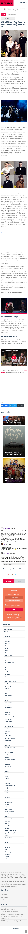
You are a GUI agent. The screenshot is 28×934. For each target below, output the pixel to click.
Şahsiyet (7, 804)
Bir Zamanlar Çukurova (10, 681)
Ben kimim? (3, 900)
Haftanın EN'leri (8, 736)
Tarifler (6, 859)
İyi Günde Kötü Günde (10, 747)
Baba (6, 667)
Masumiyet (7, 783)
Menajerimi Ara (8, 788)
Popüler (8, 581)
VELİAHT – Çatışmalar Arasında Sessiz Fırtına (12, 914)
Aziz (6, 665)
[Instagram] (12, 574)
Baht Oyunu (7, 672)
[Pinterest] (8, 574)
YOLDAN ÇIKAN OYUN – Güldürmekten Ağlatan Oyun (13, 421)
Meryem (7, 790)
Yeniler (19, 581)
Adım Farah (7, 643)
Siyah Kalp (7, 821)
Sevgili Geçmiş (8, 814)
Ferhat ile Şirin (8, 719)
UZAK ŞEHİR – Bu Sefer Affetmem (9, 909)
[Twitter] (15, 574)
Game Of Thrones (9, 726)
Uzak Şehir (7, 835)
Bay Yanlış (7, 674)
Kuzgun (6, 776)
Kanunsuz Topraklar (10, 759)
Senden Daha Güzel (9, 811)
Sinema (6, 816)
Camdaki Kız (8, 686)
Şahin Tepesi (8, 799)
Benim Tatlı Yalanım (10, 679)
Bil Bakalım (7, 636)
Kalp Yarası (7, 754)
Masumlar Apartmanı (10, 785)
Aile (6, 646)
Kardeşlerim (8, 762)
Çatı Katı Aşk (8, 691)
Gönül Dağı (7, 731)
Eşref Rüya (7, 714)
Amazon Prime (8, 655)
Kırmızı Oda (7, 764)
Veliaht (6, 842)
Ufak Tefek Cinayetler (10, 830)
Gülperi (6, 733)
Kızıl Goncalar (8, 766)
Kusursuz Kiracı (8, 773)
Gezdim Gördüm (8, 629)
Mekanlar (7, 856)
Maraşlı (6, 781)
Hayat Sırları (8, 743)
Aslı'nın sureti (16, 928)
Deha (6, 698)
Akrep (6, 650)
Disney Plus (8, 705)
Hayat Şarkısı (8, 740)
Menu (21, 3)
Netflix (6, 792)
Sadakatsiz (7, 797)
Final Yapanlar (8, 721)
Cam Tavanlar (8, 683)
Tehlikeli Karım (8, 826)
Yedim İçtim (7, 854)
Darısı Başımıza (8, 695)
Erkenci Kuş (7, 712)
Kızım (6, 769)
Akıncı (6, 648)
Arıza (6, 657)
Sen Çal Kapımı (8, 809)
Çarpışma (7, 688)
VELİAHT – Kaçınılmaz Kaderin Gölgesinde (11, 921)
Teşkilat (7, 828)
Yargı (6, 849)
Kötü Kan (7, 771)
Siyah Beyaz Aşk (9, 818)
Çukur (6, 693)
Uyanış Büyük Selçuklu (10, 833)
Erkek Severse (8, 709)
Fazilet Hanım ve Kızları (10, 717)
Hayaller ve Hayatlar (10, 738)
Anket (6, 634)
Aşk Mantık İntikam (9, 662)
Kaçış (6, 750)
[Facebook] (4, 574)
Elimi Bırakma (8, 707)
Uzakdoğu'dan (8, 837)
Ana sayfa (3, 8)
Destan (6, 700)
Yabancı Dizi (8, 844)
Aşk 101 (6, 660)
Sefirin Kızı (7, 807)
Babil (6, 669)
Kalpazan (7, 757)
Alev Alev (7, 653)
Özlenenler (7, 795)
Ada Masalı (7, 641)
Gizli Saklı (7, 728)
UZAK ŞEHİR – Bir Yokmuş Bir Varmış (9, 911)
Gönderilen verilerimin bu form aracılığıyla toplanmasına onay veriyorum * (13, 605)
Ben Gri (6, 676)
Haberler (6, 631)
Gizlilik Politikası (5, 895)
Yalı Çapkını (7, 847)
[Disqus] (14, 505)
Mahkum (7, 778)
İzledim (9, 8)
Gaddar (6, 724)
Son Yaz (7, 823)
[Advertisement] (14, 389)
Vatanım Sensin (8, 840)
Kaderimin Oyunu (9, 752)
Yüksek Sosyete (9, 852)
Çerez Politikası (4, 897)
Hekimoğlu (7, 745)
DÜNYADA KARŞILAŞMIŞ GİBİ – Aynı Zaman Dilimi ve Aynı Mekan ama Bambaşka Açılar (14, 454)
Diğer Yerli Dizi (8, 702)
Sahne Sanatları (8, 802)
